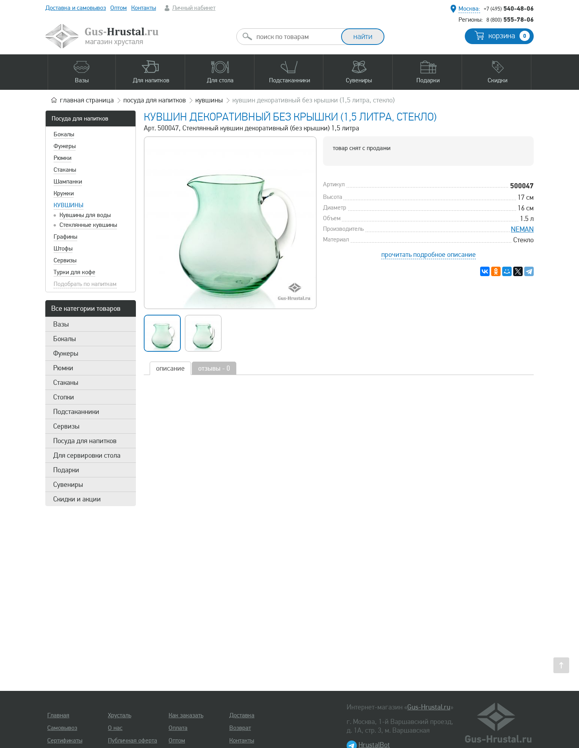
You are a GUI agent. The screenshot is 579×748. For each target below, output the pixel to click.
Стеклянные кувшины (88, 225)
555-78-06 (510, 19)
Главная (58, 715)
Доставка (241, 715)
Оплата (178, 728)
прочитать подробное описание (428, 254)
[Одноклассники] (496, 271)
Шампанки (68, 182)
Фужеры (65, 146)
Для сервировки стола (87, 455)
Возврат (240, 728)
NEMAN (522, 229)
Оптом (118, 8)
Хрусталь (119, 715)
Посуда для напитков (80, 119)
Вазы (61, 324)
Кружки (64, 193)
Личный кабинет (193, 8)
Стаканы (65, 170)
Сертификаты (64, 740)
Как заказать (186, 715)
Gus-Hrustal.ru (428, 707)
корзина (507, 36)
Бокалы (64, 134)
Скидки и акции (77, 499)
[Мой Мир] (507, 271)
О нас (115, 728)
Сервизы (65, 260)
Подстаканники (76, 411)
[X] (518, 271)
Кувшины (69, 205)
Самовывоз (62, 728)
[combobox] (295, 36)
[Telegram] (529, 271)
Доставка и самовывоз (75, 8)
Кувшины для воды (85, 215)
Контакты (143, 8)
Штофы (63, 248)
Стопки (63, 397)
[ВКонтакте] (485, 271)
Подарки (66, 470)
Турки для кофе (74, 272)
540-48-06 (509, 8)
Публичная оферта (132, 740)
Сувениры (68, 484)
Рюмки (62, 158)
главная (87, 100)
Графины (65, 237)
